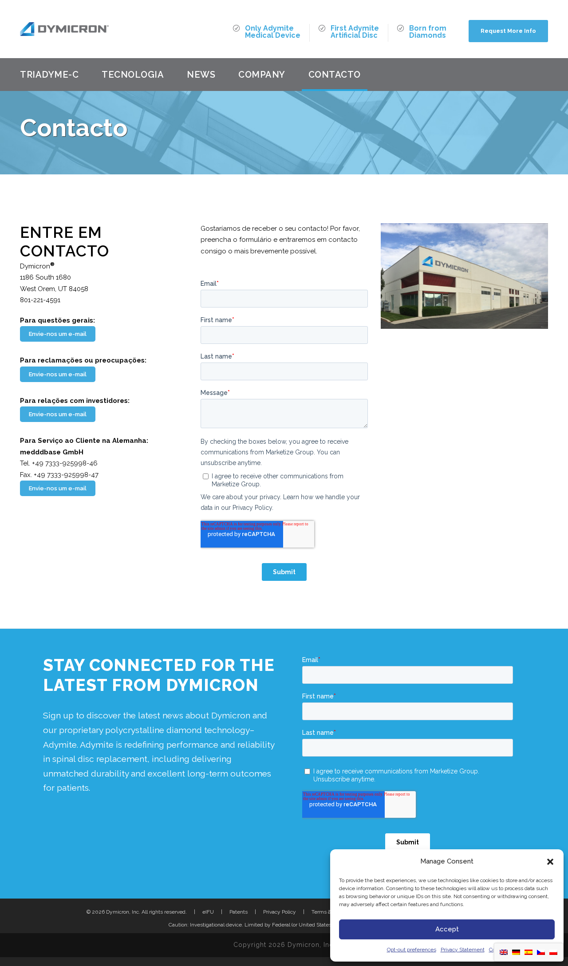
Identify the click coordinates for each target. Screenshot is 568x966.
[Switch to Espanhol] (528, 952)
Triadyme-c (49, 74)
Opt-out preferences (411, 949)
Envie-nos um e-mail (58, 334)
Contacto (334, 74)
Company (261, 74)
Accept (447, 929)
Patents (238, 912)
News (201, 74)
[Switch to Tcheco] (541, 952)
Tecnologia (133, 74)
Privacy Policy (279, 912)
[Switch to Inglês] (503, 952)
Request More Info (508, 31)
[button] (550, 861)
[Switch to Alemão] (516, 952)
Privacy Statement (463, 949)
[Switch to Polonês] (553, 952)
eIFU (208, 912)
